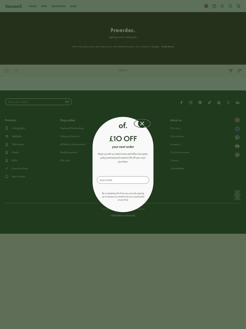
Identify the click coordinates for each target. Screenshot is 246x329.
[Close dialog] (142, 124)
